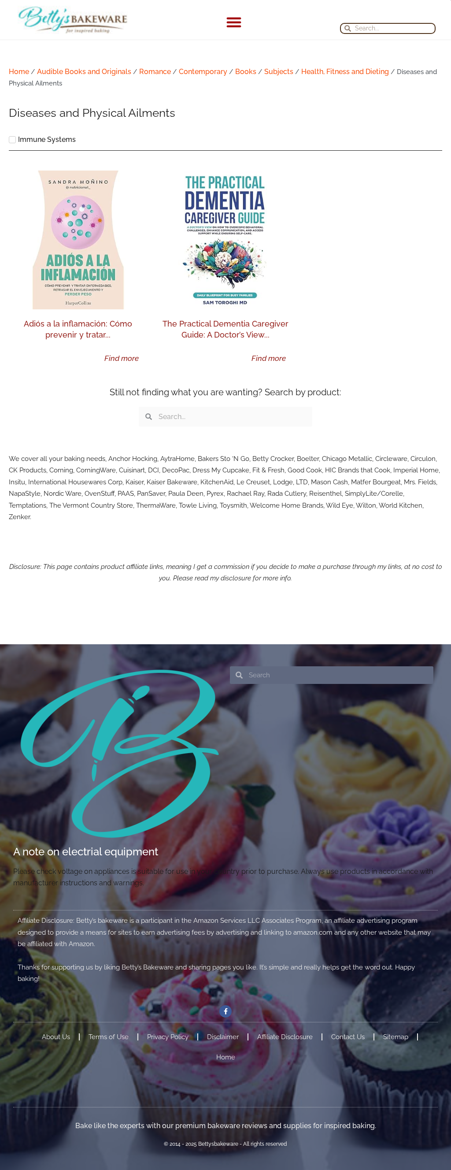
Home (19, 71)
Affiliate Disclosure (285, 1037)
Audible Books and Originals (84, 71)
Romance (155, 71)
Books (245, 71)
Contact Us (348, 1037)
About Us (56, 1037)
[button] (234, 22)
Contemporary (203, 71)
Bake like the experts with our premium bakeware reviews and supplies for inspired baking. (225, 1126)
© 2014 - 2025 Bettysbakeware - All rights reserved (225, 1144)
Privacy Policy (168, 1037)
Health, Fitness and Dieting (345, 71)
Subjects (278, 71)
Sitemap (395, 1037)
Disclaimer (223, 1037)
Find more (121, 358)
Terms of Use (109, 1037)
